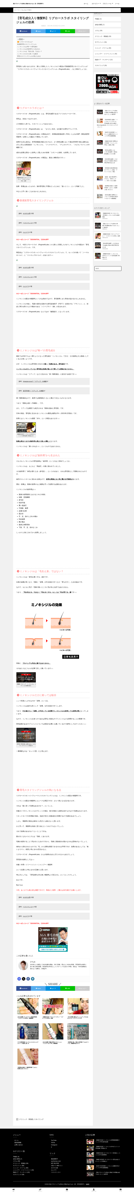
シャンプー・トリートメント (104, 54)
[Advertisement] (53, 86)
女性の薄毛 (98, 24)
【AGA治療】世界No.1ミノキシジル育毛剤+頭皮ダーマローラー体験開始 (111, 196)
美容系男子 (54, 1159)
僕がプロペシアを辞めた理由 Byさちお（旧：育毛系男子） (28, 3)
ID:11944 (61, 26)
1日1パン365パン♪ (56, 1165)
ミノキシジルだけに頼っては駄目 (27, 54)
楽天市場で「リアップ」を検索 (33, 391)
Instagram (54, 1145)
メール (117, 3)
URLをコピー (82, 31)
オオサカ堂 (26, 213)
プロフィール (107, 3)
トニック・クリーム (101, 48)
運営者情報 (17, 1142)
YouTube (54, 1140)
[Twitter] (23, 979)
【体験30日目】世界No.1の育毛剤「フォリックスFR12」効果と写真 (111, 143)
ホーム (86, 3)
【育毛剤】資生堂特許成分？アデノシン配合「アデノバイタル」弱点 (110, 169)
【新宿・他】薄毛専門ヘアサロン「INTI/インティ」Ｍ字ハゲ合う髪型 (110, 178)
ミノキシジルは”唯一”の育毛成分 (27, 46)
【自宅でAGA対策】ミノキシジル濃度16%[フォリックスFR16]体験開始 (111, 134)
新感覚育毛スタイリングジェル (26, 44)
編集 (87, 1184)
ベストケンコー (28, 223)
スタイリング (39, 1119)
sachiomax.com (56, 1161)
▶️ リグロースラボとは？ (25, 42)
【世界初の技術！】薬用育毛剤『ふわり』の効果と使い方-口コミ (110, 187)
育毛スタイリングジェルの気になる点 (29, 56)
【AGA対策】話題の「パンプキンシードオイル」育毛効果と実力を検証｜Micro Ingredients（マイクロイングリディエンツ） (107, 123)
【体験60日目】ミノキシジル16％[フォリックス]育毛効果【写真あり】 (111, 255)
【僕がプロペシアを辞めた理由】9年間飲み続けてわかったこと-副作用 (111, 112)
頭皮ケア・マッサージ (102, 59)
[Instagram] (19, 979)
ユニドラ (26, 232)
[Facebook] (28, 979)
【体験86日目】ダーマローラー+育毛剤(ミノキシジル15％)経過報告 (110, 215)
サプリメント (99, 42)
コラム (97, 30)
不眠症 (97, 19)
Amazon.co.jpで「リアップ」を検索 (35, 381)
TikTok (53, 1142)
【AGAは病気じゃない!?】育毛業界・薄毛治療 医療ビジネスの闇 (110, 152)
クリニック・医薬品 (26, 1119)
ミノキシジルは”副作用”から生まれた (28, 49)
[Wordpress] (32, 979)
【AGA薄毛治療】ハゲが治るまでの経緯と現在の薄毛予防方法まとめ (110, 161)
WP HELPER (55, 1163)
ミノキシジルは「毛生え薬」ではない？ (29, 51)
